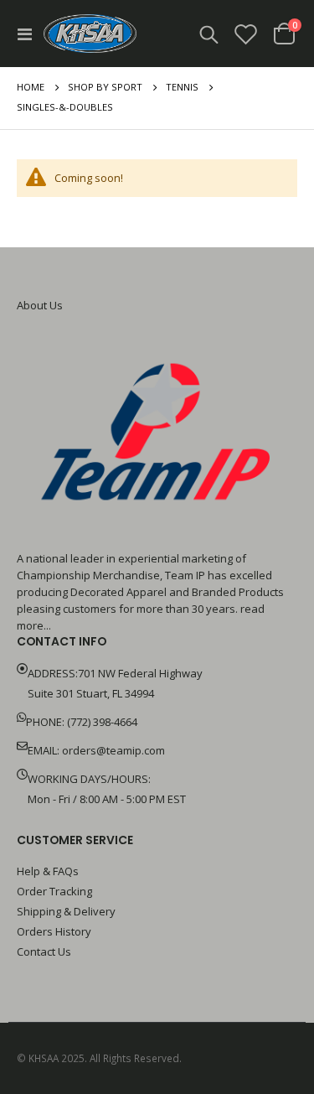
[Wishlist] (246, 34)
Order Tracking (54, 891)
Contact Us (44, 951)
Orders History (54, 931)
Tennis (182, 86)
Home (30, 86)
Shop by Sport (105, 86)
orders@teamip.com (113, 750)
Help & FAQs (48, 871)
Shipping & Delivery (66, 911)
